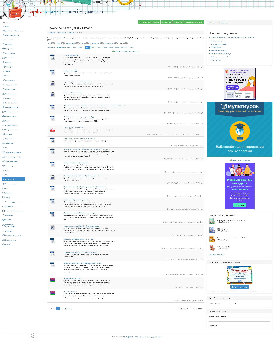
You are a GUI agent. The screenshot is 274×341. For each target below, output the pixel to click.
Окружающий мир (11, 125)
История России (11, 116)
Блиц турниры (216, 60)
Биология (8, 44)
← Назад (52, 309)
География (9, 49)
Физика (7, 76)
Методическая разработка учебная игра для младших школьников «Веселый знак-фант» (95, 106)
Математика (9, 58)
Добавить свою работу (240, 287)
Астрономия (9, 40)
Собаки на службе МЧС (72, 55)
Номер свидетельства (217, 316)
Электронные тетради (218, 44)
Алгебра (8, 62)
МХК (6, 175)
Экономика (9, 206)
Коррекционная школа (13, 235)
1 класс (69, 47)
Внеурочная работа (12, 184)
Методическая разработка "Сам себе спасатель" (81, 252)
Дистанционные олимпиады (221, 54)
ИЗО (6, 170)
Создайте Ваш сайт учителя (149, 22)
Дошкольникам (61, 47)
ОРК (6, 188)
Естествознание (10, 103)
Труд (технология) (11, 161)
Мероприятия (111, 43)
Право (7, 121)
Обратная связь (144, 337)
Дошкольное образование (14, 31)
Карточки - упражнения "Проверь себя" (77, 82)
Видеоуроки (166, 22)
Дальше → (68, 309)
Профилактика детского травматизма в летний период (83, 263)
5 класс (93, 47)
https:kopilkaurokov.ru (130, 337)
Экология (8, 134)
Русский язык (10, 80)
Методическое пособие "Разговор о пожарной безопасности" (85, 187)
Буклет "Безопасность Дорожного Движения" (79, 138)
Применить (199, 308)
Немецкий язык (10, 89)
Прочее (8, 244)
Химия (7, 71)
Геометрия (9, 67)
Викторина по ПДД (70, 71)
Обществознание (11, 130)
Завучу (7, 197)
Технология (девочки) (13, 157)
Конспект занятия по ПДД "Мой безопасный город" (81, 226)
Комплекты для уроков (219, 50)
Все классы (51, 47)
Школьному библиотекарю (10, 225)
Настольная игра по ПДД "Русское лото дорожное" (81, 213)
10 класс (124, 47)
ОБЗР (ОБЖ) (9, 179)
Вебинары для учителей (194, 22)
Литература (9, 143)
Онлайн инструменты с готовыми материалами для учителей (232, 37)
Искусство (8, 139)
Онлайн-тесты (216, 47)
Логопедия (9, 231)
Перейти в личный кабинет (218, 23)
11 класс (130, 47)
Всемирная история (12, 107)
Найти (234, 303)
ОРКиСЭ (8, 220)
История (8, 98)
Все (51, 43)
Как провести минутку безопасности (76, 163)
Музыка (8, 148)
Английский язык (11, 85)
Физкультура (9, 166)
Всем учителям (10, 240)
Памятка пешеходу (70, 291)
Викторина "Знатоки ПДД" (72, 93)
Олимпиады (178, 22)
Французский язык (11, 94)
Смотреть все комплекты (217, 254)
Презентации (72, 43)
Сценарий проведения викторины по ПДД (78, 239)
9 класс (117, 47)
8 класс (111, 47)
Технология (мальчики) (13, 152)
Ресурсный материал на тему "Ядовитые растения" (82, 176)
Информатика (10, 53)
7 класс (105, 47)
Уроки (60, 43)
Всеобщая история (12, 112)
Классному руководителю (14, 202)
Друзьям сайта (156, 337)
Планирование (96, 43)
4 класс (87, 47)
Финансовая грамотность (14, 211)
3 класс (81, 47)
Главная (6, 26)
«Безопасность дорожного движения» (77, 200)
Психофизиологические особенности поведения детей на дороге (86, 149)
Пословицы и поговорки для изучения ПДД (79, 117)
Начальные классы (12, 35)
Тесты (84, 43)
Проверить (214, 325)
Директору (9, 193)
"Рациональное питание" (72, 278)
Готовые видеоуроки (218, 41)
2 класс (75, 47)
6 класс (99, 47)
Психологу (9, 215)
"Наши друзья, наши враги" (73, 127)
